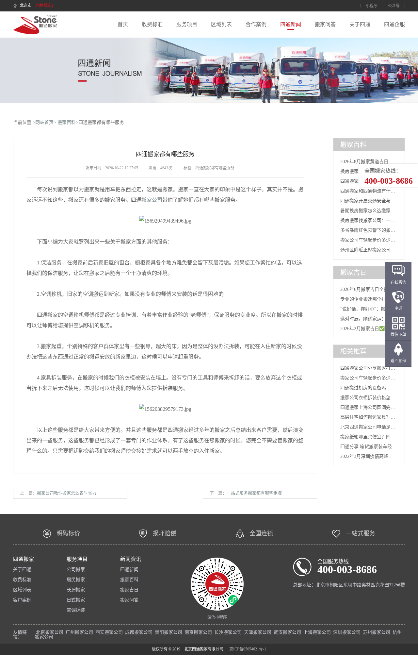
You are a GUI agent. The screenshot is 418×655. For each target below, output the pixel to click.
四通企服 (394, 24)
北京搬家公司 (49, 632)
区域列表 (221, 24)
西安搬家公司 (109, 632)
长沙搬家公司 (228, 632)
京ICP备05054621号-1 (247, 649)
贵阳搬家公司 (168, 632)
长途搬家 (76, 590)
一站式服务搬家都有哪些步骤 (254, 493)
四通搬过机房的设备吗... (365, 387)
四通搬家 (23, 559)
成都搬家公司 (139, 632)
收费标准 (152, 24)
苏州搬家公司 (376, 632)
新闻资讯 (130, 559)
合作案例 (256, 24)
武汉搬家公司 (287, 632)
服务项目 (186, 24)
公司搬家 (76, 569)
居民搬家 (76, 580)
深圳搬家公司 (347, 632)
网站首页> (45, 122)
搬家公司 (151, 200)
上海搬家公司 (317, 632)
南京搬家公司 (198, 632)
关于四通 (359, 24)
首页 (123, 24)
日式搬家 (76, 600)
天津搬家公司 (257, 632)
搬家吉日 (129, 590)
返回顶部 (398, 361)
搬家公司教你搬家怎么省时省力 (66, 493)
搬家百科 (66, 122)
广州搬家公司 (79, 632)
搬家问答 (325, 24)
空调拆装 (76, 610)
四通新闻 (290, 24)
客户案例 (22, 600)
